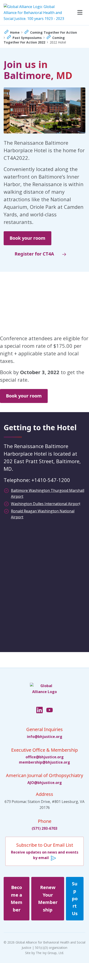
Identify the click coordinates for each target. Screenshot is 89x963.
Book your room (27, 238)
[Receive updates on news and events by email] (44, 851)
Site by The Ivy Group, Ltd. (44, 953)
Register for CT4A (34, 254)
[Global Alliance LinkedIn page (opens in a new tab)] (39, 710)
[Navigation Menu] (79, 12)
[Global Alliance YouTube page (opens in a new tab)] (49, 710)
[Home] (44, 693)
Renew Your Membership (48, 898)
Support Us (75, 899)
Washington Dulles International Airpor (45, 503)
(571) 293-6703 (44, 828)
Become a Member (16, 898)
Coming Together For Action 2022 (34, 39)
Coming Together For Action (53, 32)
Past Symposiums (27, 37)
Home (15, 32)
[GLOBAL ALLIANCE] (35, 13)
